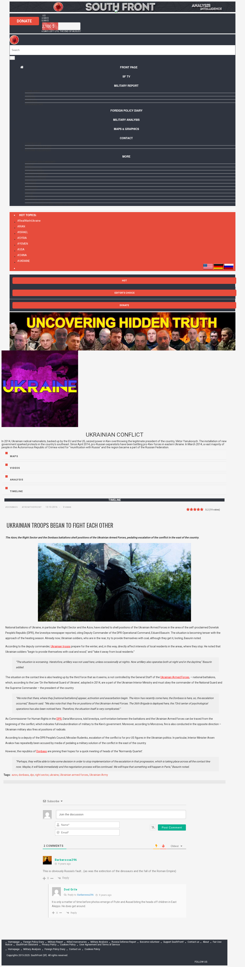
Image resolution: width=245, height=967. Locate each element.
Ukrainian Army (98, 774)
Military (31, 181)
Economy (31, 188)
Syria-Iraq (32, 91)
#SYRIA (22, 237)
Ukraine (30, 97)
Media (29, 194)
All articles (33, 168)
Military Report (126, 85)
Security (31, 197)
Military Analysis (126, 120)
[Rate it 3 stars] (195, 509)
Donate (24, 21)
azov (14, 774)
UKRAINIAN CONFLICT (114, 434)
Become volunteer (38, 150)
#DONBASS (11, 507)
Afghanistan (34, 104)
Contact (126, 138)
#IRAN (21, 226)
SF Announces (34, 171)
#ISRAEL (22, 232)
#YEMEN (22, 243)
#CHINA (22, 255)
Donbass (31, 101)
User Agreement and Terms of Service (51, 204)
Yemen (29, 94)
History (30, 191)
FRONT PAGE (128, 67)
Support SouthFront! (40, 162)
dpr (32, 774)
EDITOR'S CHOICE (124, 293)
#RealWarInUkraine (29, 220)
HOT (124, 280)
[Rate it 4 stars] (198, 509)
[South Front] (14, 43)
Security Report (36, 175)
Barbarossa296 (66, 860)
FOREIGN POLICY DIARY (126, 110)
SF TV (126, 76)
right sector (42, 774)
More (126, 156)
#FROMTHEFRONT (32, 507)
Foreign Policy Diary (33, 942)
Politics (30, 184)
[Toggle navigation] (12, 58)
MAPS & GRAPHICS (126, 129)
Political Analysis (38, 201)
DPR (59, 718)
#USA (20, 249)
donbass (24, 774)
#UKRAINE (23, 260)
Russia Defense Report (124, 942)
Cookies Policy (68, 944)
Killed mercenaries (77, 942)
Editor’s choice (35, 178)
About (29, 165)
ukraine (54, 774)
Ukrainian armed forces (74, 774)
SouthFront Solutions (27, 944)
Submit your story (38, 147)
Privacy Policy (49, 944)
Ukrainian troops (60, 646)
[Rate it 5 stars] (201, 509)
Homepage (14, 942)
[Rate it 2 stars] (191, 509)
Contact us (33, 143)
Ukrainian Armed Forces (174, 677)
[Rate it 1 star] (188, 509)
